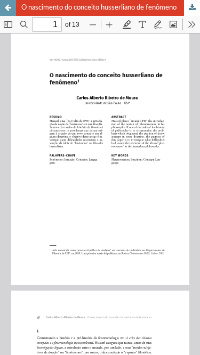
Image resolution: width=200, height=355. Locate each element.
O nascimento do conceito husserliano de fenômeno (99, 7)
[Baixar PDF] (192, 8)
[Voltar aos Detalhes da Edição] (8, 8)
